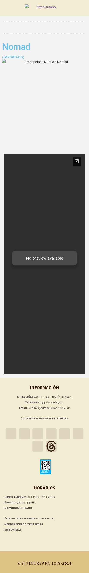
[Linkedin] (37, 446)
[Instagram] (11, 433)
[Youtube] (64, 433)
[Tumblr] (51, 433)
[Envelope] (78, 433)
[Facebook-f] (24, 433)
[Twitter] (37, 433)
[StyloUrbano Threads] (51, 446)
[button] (44, 27)
